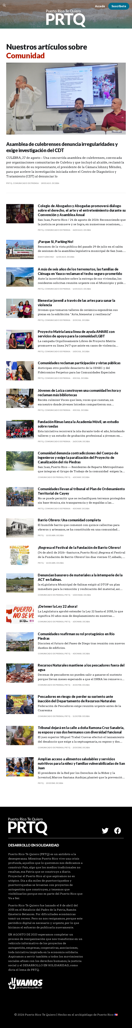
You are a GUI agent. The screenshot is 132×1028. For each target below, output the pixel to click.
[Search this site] (4, 5)
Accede (100, 6)
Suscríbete (119, 6)
